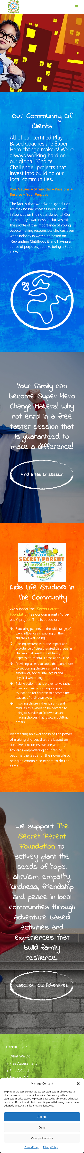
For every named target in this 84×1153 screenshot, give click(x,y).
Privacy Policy (50, 1147)
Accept (42, 1116)
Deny (42, 1127)
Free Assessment (23, 1063)
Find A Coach (20, 1070)
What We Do (20, 1056)
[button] (78, 1083)
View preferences (42, 1138)
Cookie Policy (31, 1147)
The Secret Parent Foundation (43, 836)
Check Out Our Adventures (42, 985)
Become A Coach (23, 1077)
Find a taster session (42, 474)
